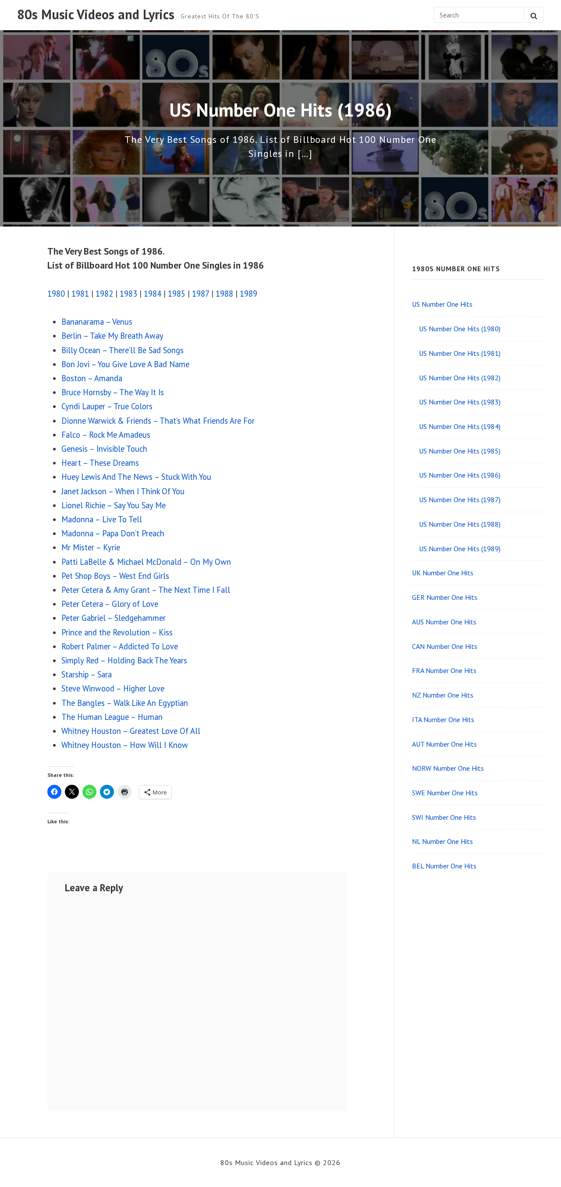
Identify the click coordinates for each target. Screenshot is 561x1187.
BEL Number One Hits (444, 865)
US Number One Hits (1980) (460, 328)
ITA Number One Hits (443, 719)
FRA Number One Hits (444, 670)
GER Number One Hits (444, 597)
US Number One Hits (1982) (460, 377)
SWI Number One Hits (444, 817)
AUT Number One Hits (444, 744)
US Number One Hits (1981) (460, 353)
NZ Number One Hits (442, 695)
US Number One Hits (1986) (460, 475)
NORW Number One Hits (448, 768)
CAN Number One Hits (444, 646)
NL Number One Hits (442, 841)
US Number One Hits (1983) (460, 401)
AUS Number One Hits (444, 621)
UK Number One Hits (442, 572)
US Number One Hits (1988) (460, 524)
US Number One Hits (442, 304)
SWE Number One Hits (445, 792)
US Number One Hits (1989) (460, 548)
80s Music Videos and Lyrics (95, 14)
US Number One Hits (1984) (460, 426)
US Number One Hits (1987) (460, 499)
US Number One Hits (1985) (460, 450)
